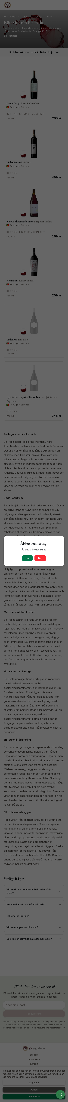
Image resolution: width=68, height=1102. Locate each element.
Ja (27, 558)
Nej (40, 558)
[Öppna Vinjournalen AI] (60, 1094)
